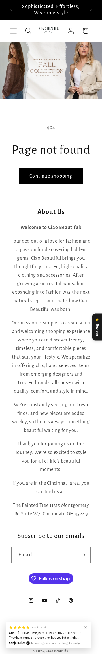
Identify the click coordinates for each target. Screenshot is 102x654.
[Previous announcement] (11, 9)
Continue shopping (50, 176)
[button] (13, 30)
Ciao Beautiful (57, 651)
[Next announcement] (90, 9)
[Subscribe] (82, 555)
